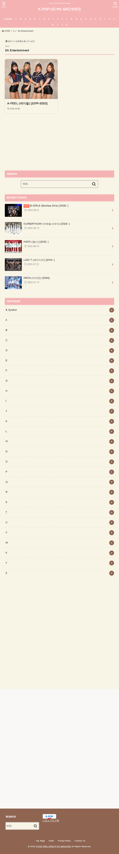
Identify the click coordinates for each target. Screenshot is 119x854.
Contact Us (80, 841)
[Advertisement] (59, 142)
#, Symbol (8, 19)
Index (51, 841)
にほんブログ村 (51, 820)
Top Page (40, 841)
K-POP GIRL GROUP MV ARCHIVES (53, 846)
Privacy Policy (64, 841)
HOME (7, 31)
